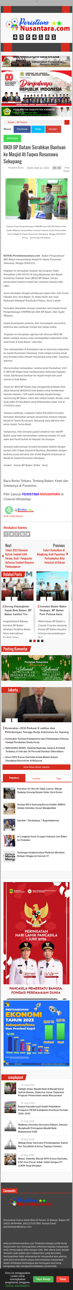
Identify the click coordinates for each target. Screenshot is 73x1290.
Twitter (38, 129)
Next (66, 586)
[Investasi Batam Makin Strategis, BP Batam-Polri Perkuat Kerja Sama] (52, 586)
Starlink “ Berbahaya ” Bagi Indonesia (38, 820)
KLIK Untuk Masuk (13, 516)
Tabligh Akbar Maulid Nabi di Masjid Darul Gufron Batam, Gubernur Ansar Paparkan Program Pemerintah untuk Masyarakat (41, 1092)
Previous (3, 586)
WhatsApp (12, 138)
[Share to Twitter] (24, 589)
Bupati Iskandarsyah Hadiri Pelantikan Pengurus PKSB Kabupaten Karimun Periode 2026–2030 (43, 1110)
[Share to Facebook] (19, 589)
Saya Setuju (43, 1279)
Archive (36, 778)
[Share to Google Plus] (29, 589)
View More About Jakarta (36, 767)
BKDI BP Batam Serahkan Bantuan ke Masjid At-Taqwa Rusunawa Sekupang (35, 154)
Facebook (22, 129)
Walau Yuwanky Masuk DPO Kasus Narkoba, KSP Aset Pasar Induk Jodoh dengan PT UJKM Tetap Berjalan (43, 1162)
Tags (58, 778)
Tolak (62, 1279)
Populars (14, 777)
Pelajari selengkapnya (17, 1285)
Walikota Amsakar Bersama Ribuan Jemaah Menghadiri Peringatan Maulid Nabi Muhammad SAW (42, 1128)
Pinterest (22, 534)
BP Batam (22, 122)
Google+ (53, 129)
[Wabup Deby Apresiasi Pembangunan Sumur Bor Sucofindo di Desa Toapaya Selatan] (10, 1143)
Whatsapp (27, 534)
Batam (11, 122)
